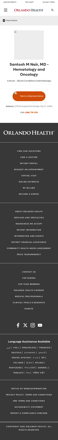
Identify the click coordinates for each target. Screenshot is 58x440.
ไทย (28, 373)
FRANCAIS (44, 348)
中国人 (16, 348)
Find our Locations (29, 151)
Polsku (39, 363)
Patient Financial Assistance (29, 242)
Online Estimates (29, 182)
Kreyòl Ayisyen (21, 358)
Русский (30, 368)
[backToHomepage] (4, 20)
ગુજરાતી (41, 353)
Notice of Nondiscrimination (29, 389)
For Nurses (29, 278)
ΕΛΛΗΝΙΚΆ (29, 353)
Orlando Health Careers (29, 290)
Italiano (18, 363)
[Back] (5, 10)
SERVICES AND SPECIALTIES (29, 218)
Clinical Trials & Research (29, 303)
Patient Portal (29, 163)
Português (15, 368)
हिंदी (43, 358)
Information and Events (29, 236)
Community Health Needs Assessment (29, 248)
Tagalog (18, 373)
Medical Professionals (29, 296)
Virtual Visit (29, 176)
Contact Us (29, 272)
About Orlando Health (29, 211)
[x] (25, 325)
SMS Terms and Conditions (29, 401)
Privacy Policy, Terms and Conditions (29, 395)
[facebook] (18, 325)
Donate (29, 309)
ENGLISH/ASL (29, 348)
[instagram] (32, 325)
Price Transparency (29, 254)
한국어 (29, 363)
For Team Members (29, 284)
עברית (36, 358)
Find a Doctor (11, 20)
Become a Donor (29, 194)
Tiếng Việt (39, 373)
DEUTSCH (17, 353)
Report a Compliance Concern (29, 413)
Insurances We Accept (29, 224)
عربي (8, 348)
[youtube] (40, 325)
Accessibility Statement (29, 407)
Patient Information (29, 230)
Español (43, 368)
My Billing (29, 188)
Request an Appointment (29, 169)
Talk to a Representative (31, 96)
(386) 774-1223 (31, 112)
